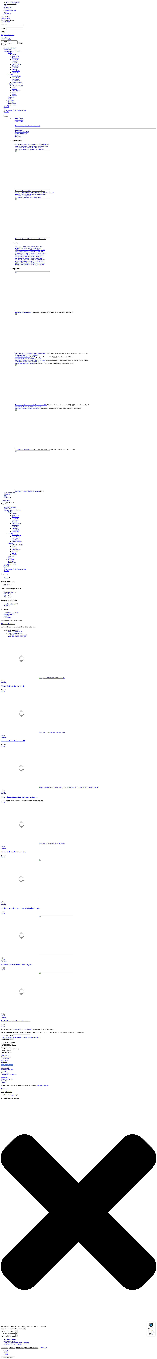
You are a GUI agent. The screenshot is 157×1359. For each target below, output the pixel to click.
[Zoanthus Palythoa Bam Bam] (32, 448)
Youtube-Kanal (5, 1073)
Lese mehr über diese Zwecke (13, 1344)
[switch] (151, 1334)
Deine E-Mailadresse (7, 1035)
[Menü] (154, 1323)
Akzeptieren (4, 1347)
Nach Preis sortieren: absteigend (17, 636)
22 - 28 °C (7, 585)
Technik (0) (7, 617)
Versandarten (8, 9)
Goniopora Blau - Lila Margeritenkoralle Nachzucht (30, 191)
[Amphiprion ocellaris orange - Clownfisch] (28, 406)
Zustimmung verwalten (7, 1357)
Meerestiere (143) (9, 614)
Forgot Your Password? (7, 35)
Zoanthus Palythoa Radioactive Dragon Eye (28, 197)
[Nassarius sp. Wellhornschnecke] (27, 361)
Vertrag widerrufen (6, 1092)
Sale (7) (6, 616)
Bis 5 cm (6, 595)
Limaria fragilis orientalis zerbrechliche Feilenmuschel (30, 239)
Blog (5, 5)
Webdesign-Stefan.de (42, 1085)
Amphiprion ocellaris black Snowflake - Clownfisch (30, 360)
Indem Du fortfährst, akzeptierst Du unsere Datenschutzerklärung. (22, 1037)
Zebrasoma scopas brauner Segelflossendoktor (28, 258)
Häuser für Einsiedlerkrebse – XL (13, 852)
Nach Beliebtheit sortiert (15, 631)
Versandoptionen (5, 1057)
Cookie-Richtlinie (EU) (22, 132)
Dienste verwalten (9, 1341)
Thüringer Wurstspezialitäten (9, 1074)
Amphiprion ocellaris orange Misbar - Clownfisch (29, 149)
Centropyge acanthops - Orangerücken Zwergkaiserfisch (31, 146)
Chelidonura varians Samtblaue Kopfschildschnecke (20, 908)
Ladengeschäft (5, 1068)
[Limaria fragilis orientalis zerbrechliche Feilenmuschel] (32, 237)
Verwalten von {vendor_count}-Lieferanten (16, 1342)
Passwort (3, 28)
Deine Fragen (19, 118)
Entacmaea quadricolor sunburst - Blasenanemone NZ (31, 405)
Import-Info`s (4, 1077)
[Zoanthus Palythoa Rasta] (27, 355)
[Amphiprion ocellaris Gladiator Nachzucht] (32, 489)
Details (3, 681)
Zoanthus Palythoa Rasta (22, 357)
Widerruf (7, 1058)
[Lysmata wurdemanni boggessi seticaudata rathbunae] (34, 192)
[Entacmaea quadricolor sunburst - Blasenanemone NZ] (32, 403)
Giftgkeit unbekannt (10, 604)
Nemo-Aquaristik (6, 39)
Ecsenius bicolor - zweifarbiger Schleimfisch (28, 248)
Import (6, 578)
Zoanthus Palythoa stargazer (23, 312)
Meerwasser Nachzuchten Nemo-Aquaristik (27, 126)
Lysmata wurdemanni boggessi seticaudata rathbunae (30, 194)
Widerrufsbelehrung (10, 10)
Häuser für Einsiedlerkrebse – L (12, 686)
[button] (78, 1212)
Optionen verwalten (10, 1339)
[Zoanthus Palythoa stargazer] (32, 310)
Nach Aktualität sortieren (15, 633)
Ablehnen (12, 1347)
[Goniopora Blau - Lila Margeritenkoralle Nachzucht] (32, 189)
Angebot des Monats (10, 4)
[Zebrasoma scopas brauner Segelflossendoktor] (29, 256)
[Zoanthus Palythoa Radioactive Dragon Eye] (23, 196)
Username (4, 25)
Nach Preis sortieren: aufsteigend (17, 635)
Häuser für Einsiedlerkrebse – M (13, 741)
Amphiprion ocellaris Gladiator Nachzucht (27, 491)
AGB (6, 12)
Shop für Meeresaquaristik (11, 2)
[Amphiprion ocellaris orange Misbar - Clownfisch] (28, 148)
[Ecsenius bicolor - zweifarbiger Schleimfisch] (28, 246)
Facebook (3, 1071)
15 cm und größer (9, 592)
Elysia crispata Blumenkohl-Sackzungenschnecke (19, 797)
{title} (6, 1351)
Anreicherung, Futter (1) (11, 612)
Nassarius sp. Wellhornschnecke (24, 363)
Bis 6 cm (6, 597)
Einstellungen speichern (31, 1347)
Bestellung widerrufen (7, 1065)
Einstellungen (19, 1347)
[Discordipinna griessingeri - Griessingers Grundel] (30, 263)
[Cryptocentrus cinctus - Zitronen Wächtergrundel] (30, 250)
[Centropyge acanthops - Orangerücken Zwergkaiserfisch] (32, 144)
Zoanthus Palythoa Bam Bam (24, 449)
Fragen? (3, 1082)
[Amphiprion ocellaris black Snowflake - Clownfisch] (28, 358)
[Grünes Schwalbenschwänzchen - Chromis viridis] (30, 253)
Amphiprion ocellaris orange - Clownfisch (27, 408)
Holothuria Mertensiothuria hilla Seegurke (16, 965)
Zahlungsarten (8, 7)
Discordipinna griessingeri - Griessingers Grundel (29, 264)
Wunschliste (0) (5, 38)
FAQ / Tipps (4, 1081)
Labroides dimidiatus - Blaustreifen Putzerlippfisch (29, 261)
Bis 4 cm (6, 593)
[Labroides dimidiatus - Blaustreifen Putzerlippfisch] (30, 259)
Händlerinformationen (7, 1069)
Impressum (7, 13)
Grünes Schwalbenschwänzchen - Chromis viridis (29, 255)
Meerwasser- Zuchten (7, 1079)
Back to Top (4, 1089)
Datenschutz (18, 130)
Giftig (6, 605)
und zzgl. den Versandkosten (23, 1029)
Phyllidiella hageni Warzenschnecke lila (15, 1021)
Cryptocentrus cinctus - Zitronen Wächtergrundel (29, 251)
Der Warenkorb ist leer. (7, 20)
